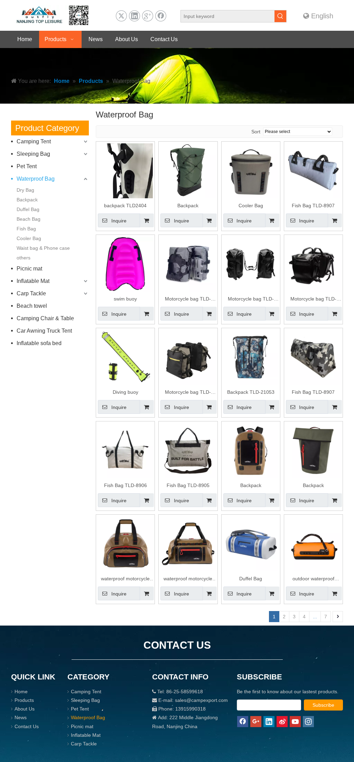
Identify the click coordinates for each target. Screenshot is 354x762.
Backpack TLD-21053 (250, 392)
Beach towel (32, 306)
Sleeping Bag (33, 154)
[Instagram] (308, 721)
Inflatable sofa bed (39, 343)
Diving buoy (125, 392)
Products (24, 700)
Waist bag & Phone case (43, 248)
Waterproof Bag (36, 179)
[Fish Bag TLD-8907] (313, 170)
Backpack (27, 199)
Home (21, 691)
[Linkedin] (134, 15)
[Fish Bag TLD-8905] (187, 450)
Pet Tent (27, 166)
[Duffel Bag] (250, 543)
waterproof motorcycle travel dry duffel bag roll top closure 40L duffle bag (125, 579)
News (21, 717)
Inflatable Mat (33, 281)
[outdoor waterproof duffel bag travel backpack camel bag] (313, 543)
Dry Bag (25, 190)
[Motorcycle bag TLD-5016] (187, 263)
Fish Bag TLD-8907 (313, 205)
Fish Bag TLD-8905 (188, 485)
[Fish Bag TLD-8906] (125, 450)
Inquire (119, 220)
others (23, 257)
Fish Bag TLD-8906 (125, 485)
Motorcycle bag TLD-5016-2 (188, 393)
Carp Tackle (31, 293)
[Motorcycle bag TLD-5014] (250, 263)
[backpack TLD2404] (125, 179)
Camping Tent (34, 141)
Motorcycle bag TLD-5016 (188, 299)
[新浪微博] (282, 721)
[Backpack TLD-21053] (250, 357)
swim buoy (125, 299)
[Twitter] (121, 15)
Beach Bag (28, 219)
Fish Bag (26, 228)
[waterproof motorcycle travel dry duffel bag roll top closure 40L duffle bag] (125, 543)
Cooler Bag (29, 238)
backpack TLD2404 (125, 205)
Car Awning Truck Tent (44, 331)
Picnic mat (29, 269)
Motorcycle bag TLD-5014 (251, 299)
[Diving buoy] (125, 357)
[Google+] (147, 15)
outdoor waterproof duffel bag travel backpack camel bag (313, 579)
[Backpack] (187, 170)
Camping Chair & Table (45, 318)
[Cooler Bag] (250, 170)
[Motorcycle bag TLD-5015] (313, 263)
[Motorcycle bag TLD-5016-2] (187, 357)
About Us (25, 709)
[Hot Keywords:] (280, 16)
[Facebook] (160, 15)
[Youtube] (295, 721)
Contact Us (27, 726)
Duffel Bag (28, 209)
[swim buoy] (125, 263)
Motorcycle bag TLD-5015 (313, 299)
